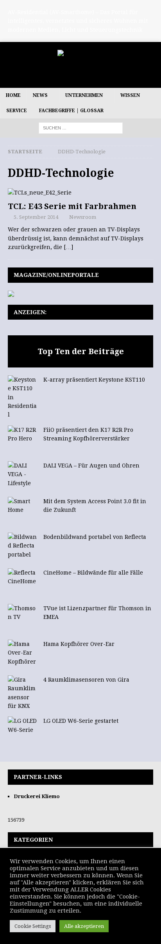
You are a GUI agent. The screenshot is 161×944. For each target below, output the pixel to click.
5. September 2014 (36, 217)
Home (13, 95)
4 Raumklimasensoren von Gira (86, 680)
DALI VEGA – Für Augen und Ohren (91, 465)
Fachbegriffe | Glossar (71, 110)
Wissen (130, 95)
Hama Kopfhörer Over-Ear (78, 644)
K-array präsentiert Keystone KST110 (94, 380)
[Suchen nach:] (81, 127)
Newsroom (82, 217)
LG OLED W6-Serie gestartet (80, 721)
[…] (68, 247)
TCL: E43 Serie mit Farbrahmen (72, 206)
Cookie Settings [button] (32, 926)
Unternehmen (84, 95)
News (40, 95)
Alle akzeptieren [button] (84, 926)
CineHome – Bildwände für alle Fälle (93, 572)
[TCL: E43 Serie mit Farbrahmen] (80, 192)
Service (16, 110)
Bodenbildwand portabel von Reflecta (94, 537)
